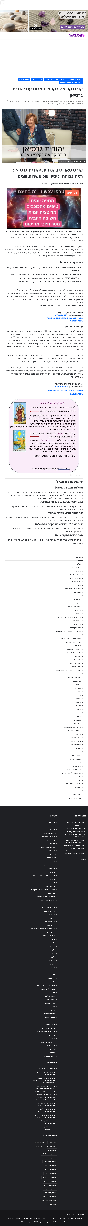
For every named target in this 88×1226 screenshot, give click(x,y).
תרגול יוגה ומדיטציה (75, 798)
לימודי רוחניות (49, 79)
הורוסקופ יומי (77, 621)
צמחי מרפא (77, 752)
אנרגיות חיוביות (76, 582)
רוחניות (79, 780)
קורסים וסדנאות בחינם (74, 770)
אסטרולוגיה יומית (40, 1142)
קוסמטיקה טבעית (75, 759)
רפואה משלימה (76, 787)
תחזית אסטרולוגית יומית (48, 1200)
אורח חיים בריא (76, 567)
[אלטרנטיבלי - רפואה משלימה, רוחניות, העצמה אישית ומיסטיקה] (75, 35)
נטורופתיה (70, 1218)
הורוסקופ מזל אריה (50, 1158)
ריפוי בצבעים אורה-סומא (73, 784)
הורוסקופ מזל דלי (50, 1169)
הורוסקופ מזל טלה (50, 1173)
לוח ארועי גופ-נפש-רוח (74, 653)
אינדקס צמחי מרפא (75, 575)
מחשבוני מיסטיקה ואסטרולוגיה (72, 727)
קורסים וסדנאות (24, 79)
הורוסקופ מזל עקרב (50, 1185)
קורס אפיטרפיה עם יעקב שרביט (75, 822)
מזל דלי (79, 695)
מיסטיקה (78, 734)
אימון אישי (78, 571)
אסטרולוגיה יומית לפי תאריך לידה (46, 1146)
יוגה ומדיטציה (77, 645)
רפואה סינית (77, 791)
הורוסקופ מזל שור (50, 1193)
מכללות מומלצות (76, 738)
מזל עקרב (78, 709)
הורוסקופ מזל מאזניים (49, 1177)
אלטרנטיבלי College (75, 79)
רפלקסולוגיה (77, 794)
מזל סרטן (78, 706)
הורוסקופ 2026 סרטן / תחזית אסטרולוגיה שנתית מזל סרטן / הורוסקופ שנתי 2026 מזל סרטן (75, 851)
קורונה (79, 762)
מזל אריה (78, 684)
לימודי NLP (78, 656)
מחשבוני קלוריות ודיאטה (74, 731)
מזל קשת (78, 713)
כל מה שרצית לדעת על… (73, 649)
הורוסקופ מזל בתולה (50, 1162)
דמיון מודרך (77, 603)
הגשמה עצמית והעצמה (74, 606)
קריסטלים (78, 777)
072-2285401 (61, 315)
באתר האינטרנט (76, 321)
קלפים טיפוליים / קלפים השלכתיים (70, 83)
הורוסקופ (78, 614)
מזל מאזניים (77, 702)
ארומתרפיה (77, 592)
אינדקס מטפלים (8, 1218)
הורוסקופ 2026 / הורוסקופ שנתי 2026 (69, 617)
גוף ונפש (78, 596)
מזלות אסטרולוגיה (75, 723)
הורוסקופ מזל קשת (50, 1189)
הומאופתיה (78, 610)
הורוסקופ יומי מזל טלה (49, 1154)
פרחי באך (78, 748)
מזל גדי (79, 692)
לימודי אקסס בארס (75, 663)
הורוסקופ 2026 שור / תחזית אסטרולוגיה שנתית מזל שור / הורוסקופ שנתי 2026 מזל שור (73, 834)
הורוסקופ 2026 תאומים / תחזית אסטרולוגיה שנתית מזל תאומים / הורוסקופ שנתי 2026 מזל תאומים (74, 842)
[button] (3, 3)
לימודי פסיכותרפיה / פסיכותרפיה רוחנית (68, 670)
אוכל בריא (78, 564)
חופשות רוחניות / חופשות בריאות (71, 638)
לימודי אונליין (77, 660)
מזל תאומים (77, 720)
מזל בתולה (78, 688)
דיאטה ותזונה (77, 599)
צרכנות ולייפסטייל (75, 755)
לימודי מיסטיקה (61, 79)
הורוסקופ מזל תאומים (49, 1197)
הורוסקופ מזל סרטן (50, 1181)
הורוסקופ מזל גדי (50, 1165)
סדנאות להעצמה (37, 79)
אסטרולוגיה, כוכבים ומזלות (73, 589)
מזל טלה (78, 699)
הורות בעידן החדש (75, 628)
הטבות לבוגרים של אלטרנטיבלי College (68, 631)
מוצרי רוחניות (77, 681)
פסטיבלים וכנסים (76, 745)
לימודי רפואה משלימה (74, 677)
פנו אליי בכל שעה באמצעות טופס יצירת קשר (65, 318)
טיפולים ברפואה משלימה (73, 642)
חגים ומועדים (77, 635)
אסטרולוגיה (77, 585)
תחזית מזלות (52, 1204)
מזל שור (79, 716)
